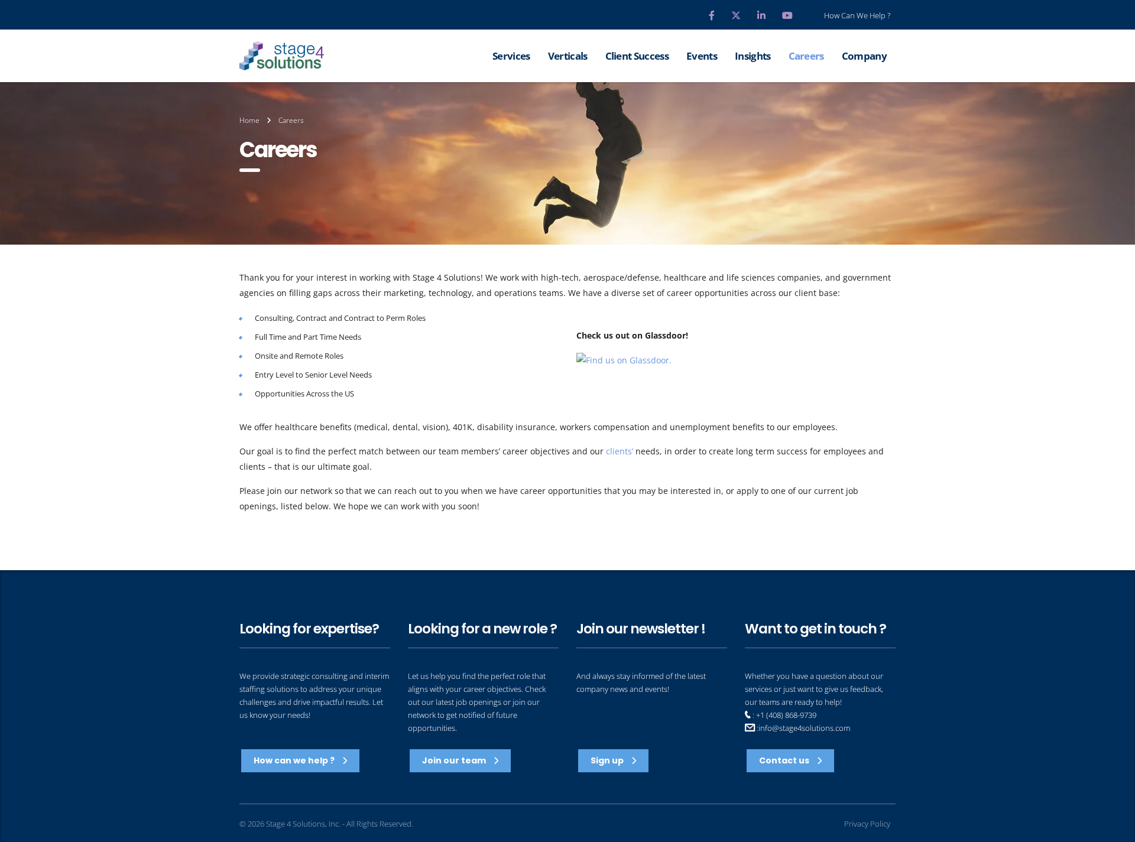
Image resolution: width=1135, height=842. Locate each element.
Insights (753, 56)
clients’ (619, 451)
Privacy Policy (867, 824)
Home (249, 120)
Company (864, 56)
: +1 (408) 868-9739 (783, 715)
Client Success (637, 56)
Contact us (785, 760)
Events (701, 56)
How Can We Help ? (857, 15)
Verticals (568, 56)
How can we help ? (295, 760)
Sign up (608, 760)
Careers (806, 56)
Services (511, 56)
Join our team (455, 760)
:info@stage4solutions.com (802, 728)
